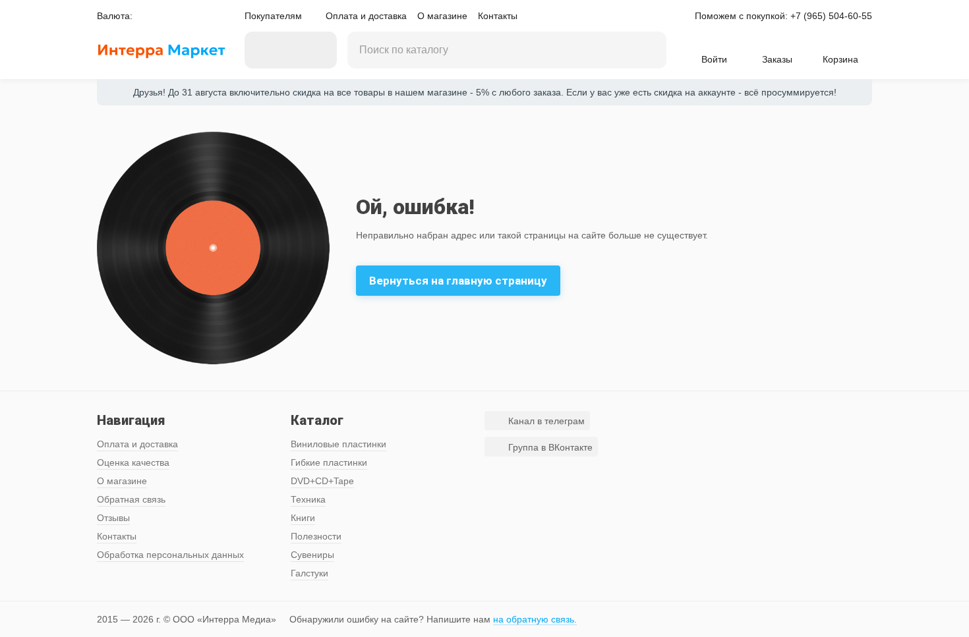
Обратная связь (131, 499)
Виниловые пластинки (338, 444)
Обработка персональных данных (170, 554)
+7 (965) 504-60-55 (831, 16)
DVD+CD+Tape (322, 481)
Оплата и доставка (366, 16)
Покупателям (273, 16)
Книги (303, 517)
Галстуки (309, 573)
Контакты (497, 16)
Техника (308, 499)
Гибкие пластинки (329, 462)
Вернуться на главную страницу (458, 280)
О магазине (442, 16)
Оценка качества (133, 462)
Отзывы (113, 517)
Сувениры (312, 554)
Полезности (316, 536)
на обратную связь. (535, 619)
